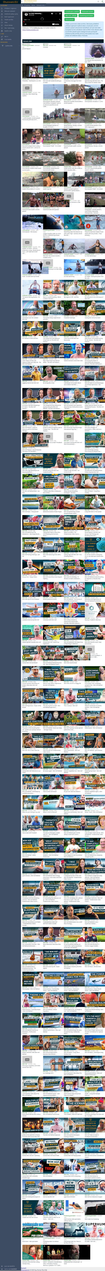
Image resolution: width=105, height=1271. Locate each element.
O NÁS (2, 33)
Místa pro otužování (10, 11)
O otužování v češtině (72, 11)
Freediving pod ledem (86, 15)
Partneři (23, 1268)
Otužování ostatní (87, 11)
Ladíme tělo (8, 46)
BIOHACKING (4, 42)
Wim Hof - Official (70, 15)
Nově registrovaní (9, 17)
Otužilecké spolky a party (11, 14)
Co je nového (8, 39)
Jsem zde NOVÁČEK (10, 1266)
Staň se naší (11, 1269)
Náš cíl (6, 36)
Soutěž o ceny (8, 31)
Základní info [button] (41, 5)
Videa (6, 22)
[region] (10, 637)
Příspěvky (27, 5)
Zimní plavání (69, 19)
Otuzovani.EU (25, 1270)
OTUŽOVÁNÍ (4, 5)
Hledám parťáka (9, 19)
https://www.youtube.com (30, 30)
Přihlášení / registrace (10, 8)
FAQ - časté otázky (9, 28)
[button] (103, 1)
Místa (33, 5)
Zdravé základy (8, 25)
